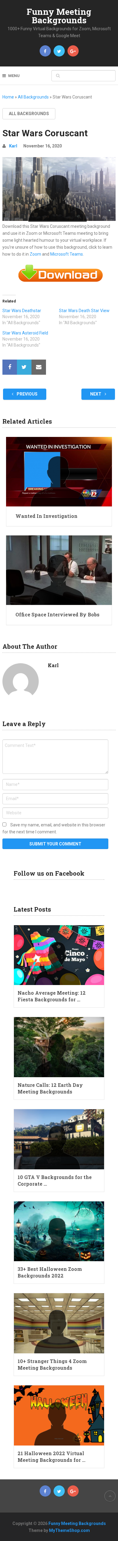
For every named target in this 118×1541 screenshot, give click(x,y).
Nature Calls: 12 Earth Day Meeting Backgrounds (50, 1088)
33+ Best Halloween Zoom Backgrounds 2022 (50, 1272)
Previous (27, 394)
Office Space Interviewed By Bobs (57, 614)
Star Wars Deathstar (21, 310)
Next (96, 394)
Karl (13, 146)
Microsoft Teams (66, 254)
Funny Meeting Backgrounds (59, 16)
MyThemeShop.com (69, 1530)
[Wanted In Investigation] (59, 471)
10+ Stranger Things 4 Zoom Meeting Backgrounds (52, 1364)
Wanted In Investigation (46, 516)
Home (8, 97)
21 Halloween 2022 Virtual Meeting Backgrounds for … (51, 1456)
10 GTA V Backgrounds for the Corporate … (55, 1180)
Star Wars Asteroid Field (25, 333)
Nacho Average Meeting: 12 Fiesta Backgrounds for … (52, 996)
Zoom (35, 254)
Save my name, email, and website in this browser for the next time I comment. (53, 828)
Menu (14, 75)
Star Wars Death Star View (84, 310)
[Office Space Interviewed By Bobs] (59, 570)
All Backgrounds (33, 97)
